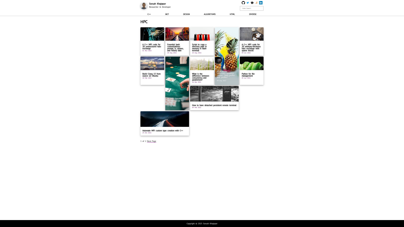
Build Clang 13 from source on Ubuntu (151, 75)
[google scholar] (252, 3)
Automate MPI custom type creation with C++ (162, 130)
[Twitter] (247, 3)
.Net (167, 14)
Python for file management (248, 75)
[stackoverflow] (256, 3)
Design (186, 14)
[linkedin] (260, 3)
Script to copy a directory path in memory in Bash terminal (199, 47)
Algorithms (210, 14)
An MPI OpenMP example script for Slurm (175, 100)
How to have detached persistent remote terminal (214, 105)
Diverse (252, 14)
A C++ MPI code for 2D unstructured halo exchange (151, 46)
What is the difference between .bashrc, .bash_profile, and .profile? (226, 74)
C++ (149, 14)
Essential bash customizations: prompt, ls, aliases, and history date (175, 47)
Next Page (151, 141)
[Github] (243, 3)
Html (232, 14)
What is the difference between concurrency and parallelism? (200, 77)
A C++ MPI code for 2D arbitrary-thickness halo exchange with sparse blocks (251, 47)
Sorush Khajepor (210, 223)
